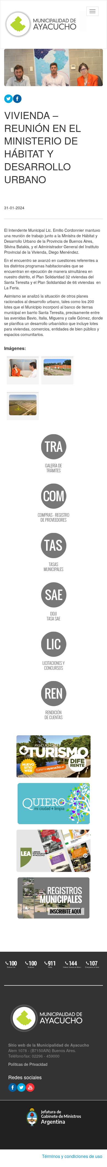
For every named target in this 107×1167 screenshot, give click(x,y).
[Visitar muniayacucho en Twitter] (21, 1087)
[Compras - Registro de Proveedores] (53, 502)
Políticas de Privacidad (27, 1064)
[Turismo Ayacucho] (53, 756)
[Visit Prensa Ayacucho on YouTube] (30, 1087)
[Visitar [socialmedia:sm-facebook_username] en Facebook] (17, 98)
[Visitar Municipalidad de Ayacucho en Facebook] (12, 1087)
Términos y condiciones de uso (72, 1156)
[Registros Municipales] (53, 898)
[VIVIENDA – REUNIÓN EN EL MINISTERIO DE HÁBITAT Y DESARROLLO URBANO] (23, 370)
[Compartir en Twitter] (8, 98)
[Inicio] (45, 24)
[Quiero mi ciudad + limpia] (53, 803)
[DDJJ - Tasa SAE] (53, 601)
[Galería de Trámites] (53, 453)
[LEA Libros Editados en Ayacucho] (53, 851)
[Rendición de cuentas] (53, 700)
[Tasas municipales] (53, 551)
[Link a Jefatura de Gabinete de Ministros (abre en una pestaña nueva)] (53, 1116)
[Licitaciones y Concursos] (53, 650)
